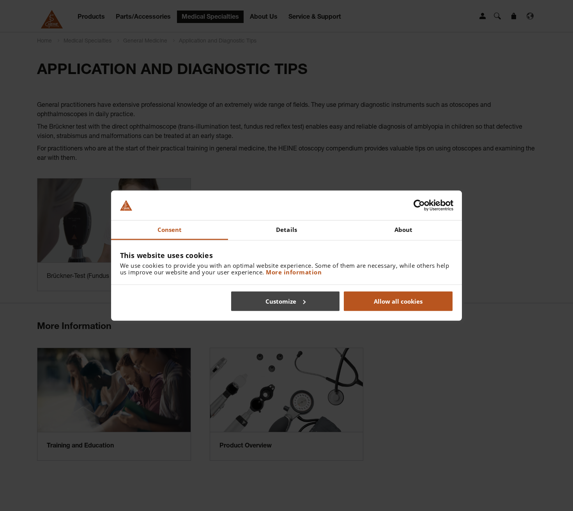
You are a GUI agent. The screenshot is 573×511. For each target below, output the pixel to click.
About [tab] (403, 229)
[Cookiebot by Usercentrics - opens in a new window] (419, 205)
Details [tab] (286, 229)
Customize (280, 301)
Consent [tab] (169, 229)
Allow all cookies (398, 301)
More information (294, 272)
